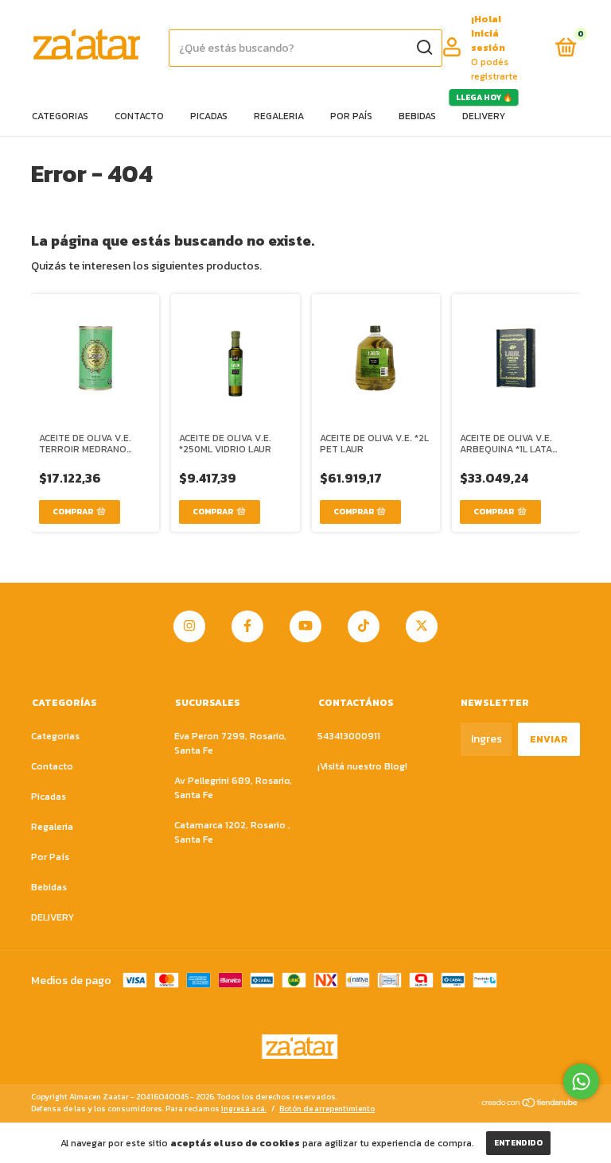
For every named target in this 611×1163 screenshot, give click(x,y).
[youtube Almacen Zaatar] (305, 626)
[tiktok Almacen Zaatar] (363, 626)
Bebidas (417, 116)
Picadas (209, 116)
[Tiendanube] (530, 1104)
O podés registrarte (494, 69)
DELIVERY (483, 116)
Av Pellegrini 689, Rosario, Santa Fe (233, 787)
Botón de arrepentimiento (327, 1109)
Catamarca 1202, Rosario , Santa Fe (232, 832)
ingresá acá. (244, 1109)
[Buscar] (424, 47)
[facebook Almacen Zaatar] (247, 626)
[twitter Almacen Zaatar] (422, 626)
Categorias (60, 116)
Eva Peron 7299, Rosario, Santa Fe (230, 743)
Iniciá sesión (488, 40)
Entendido (518, 1143)
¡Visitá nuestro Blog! (362, 766)
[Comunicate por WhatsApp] (581, 1081)
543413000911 (348, 736)
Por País (351, 116)
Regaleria (279, 116)
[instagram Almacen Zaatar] (189, 626)
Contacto (139, 116)
